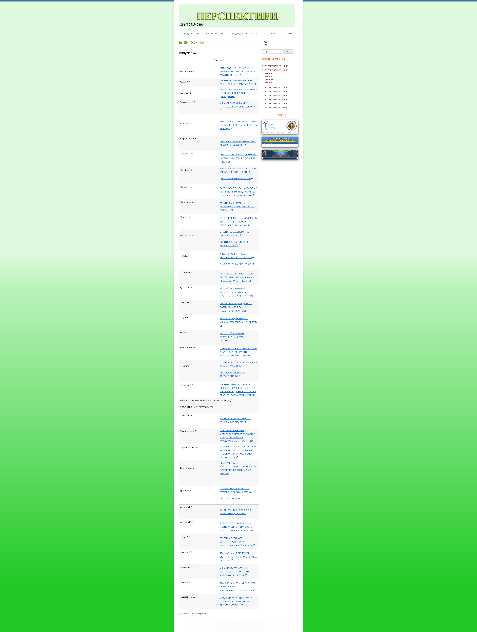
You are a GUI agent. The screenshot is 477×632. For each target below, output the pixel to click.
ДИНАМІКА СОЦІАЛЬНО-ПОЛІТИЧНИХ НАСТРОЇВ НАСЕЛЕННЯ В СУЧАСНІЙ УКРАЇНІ (239, 158)
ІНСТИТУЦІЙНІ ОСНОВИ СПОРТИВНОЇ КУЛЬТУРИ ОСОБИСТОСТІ (232, 337)
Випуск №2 (269, 76)
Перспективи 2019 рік (275, 107)
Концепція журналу (189, 34)
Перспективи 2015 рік (275, 95)
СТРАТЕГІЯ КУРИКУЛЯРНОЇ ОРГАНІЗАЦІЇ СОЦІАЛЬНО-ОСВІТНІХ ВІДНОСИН (237, 207)
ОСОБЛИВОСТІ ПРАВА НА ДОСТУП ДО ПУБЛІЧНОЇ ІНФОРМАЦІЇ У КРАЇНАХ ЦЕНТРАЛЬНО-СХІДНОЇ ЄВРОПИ (238, 192)
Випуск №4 (187, 53)
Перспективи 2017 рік (275, 103)
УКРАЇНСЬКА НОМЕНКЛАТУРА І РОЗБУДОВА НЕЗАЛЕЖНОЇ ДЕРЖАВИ (237, 107)
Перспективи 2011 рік (275, 66)
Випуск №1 (269, 73)
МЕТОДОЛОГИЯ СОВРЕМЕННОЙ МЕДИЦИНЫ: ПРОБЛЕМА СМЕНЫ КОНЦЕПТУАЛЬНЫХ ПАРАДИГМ (237, 527)
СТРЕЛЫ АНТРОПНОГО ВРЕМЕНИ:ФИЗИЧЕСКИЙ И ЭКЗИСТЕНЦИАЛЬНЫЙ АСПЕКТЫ (237, 542)
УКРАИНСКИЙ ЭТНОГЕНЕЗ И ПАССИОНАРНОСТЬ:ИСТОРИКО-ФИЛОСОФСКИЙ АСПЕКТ (235, 572)
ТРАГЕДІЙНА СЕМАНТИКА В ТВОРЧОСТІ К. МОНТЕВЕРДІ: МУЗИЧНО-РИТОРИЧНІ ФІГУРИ (237, 292)
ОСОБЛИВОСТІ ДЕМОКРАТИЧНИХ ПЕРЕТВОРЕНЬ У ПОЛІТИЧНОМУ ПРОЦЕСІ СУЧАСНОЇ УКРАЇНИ (236, 277)
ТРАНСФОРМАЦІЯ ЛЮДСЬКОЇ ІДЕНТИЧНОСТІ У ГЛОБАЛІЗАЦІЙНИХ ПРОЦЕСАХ (238, 557)
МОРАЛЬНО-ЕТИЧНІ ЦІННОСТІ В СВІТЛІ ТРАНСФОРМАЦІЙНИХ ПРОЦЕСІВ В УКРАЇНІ (236, 602)
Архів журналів (269, 34)
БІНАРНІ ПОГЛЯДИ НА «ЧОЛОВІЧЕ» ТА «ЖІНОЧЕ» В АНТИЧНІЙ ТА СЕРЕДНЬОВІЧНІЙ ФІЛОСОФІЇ (239, 222)
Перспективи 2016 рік (275, 99)
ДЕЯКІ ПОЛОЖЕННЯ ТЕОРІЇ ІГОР (237, 178)
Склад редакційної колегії (244, 34)
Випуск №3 (269, 79)
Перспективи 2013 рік (275, 87)
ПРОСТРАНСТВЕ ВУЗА (232, 498)
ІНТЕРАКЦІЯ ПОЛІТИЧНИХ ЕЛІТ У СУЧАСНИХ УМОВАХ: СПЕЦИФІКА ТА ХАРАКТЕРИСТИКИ (237, 71)
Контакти (288, 34)
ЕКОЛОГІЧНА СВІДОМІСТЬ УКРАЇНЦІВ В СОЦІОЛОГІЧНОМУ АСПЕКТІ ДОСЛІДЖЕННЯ (238, 93)
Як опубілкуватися (214, 34)
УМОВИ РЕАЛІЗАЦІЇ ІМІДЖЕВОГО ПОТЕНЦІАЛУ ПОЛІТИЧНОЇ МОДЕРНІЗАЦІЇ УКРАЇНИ (236, 307)
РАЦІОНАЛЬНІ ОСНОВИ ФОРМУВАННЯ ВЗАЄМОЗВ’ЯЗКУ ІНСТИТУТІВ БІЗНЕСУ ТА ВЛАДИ (239, 125)
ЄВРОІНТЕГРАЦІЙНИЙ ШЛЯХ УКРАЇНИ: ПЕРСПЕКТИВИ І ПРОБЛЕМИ (239, 322)
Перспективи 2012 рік (275, 70)
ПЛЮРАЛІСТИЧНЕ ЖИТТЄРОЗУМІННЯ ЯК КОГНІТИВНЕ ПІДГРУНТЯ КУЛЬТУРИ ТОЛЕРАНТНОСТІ (238, 352)
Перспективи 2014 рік (275, 91)
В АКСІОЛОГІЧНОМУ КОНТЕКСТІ (237, 264)
